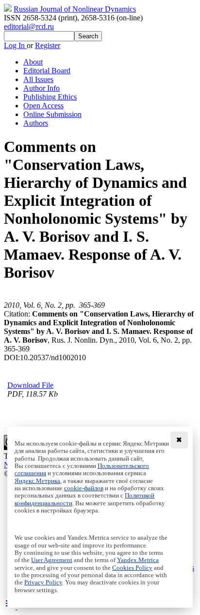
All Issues (38, 79)
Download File (30, 385)
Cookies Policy (132, 568)
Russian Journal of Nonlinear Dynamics (75, 9)
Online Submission (52, 114)
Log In (15, 45)
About (33, 62)
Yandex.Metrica (138, 560)
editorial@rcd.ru (29, 26)
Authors (35, 123)
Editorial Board (46, 70)
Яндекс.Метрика (37, 481)
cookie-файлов (83, 488)
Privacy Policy (43, 582)
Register (47, 45)
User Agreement (51, 560)
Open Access (43, 105)
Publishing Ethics (50, 97)
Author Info (41, 88)
